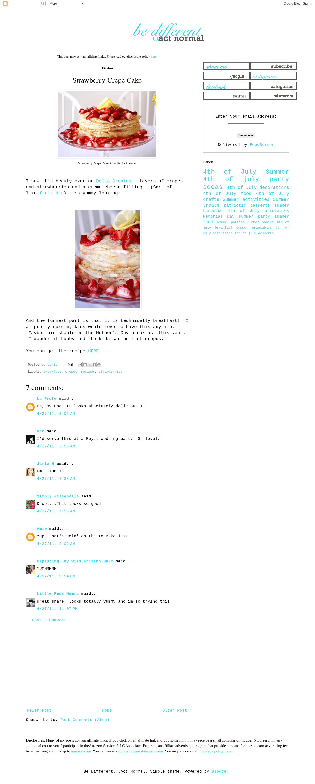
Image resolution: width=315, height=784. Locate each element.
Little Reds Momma (58, 594)
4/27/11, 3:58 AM (56, 446)
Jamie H (45, 464)
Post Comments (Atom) (85, 720)
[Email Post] (70, 365)
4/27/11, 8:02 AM (56, 544)
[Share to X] (89, 364)
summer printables (254, 228)
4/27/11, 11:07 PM (57, 609)
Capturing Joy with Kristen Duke (75, 561)
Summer (277, 172)
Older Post (174, 710)
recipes (88, 372)
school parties (230, 222)
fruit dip (51, 193)
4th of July (229, 172)
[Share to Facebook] (94, 364)
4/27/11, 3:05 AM (56, 414)
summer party (254, 216)
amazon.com (81, 751)
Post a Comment (49, 620)
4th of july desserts (254, 233)
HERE (93, 351)
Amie (42, 529)
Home (107, 710)
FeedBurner (262, 145)
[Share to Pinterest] (98, 364)
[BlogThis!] (84, 364)
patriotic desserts (247, 205)
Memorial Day (219, 216)
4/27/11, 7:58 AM (56, 511)
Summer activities (246, 199)
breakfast (52, 372)
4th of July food (227, 193)
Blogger (220, 771)
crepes (71, 372)
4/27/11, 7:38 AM (56, 479)
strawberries (110, 372)
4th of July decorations (258, 187)
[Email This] (80, 364)
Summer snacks (260, 222)
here (154, 56)
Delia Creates (113, 181)
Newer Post (39, 710)
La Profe (47, 399)
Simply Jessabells (58, 496)
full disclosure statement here (140, 751)
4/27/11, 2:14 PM (56, 576)
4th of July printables (258, 211)
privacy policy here (216, 751)
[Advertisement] (107, 665)
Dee (40, 431)
